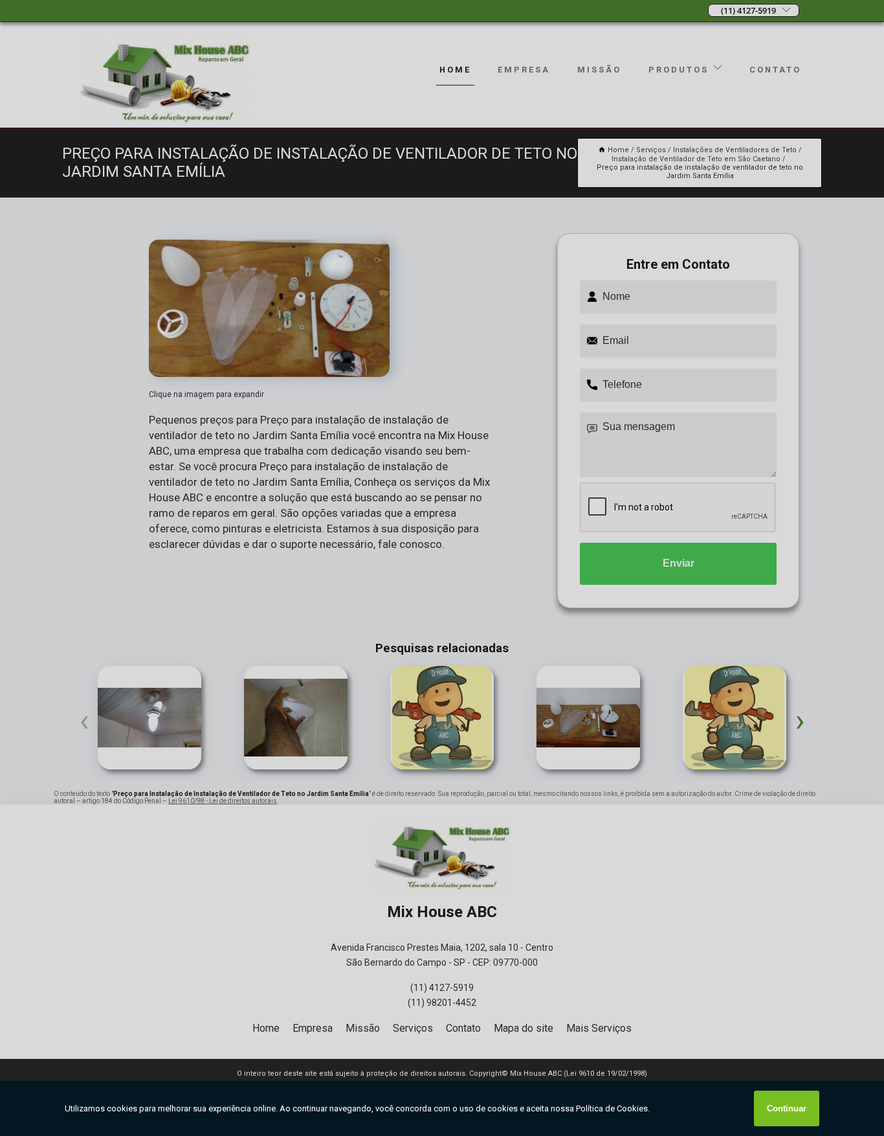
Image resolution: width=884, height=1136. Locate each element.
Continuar (786, 1108)
